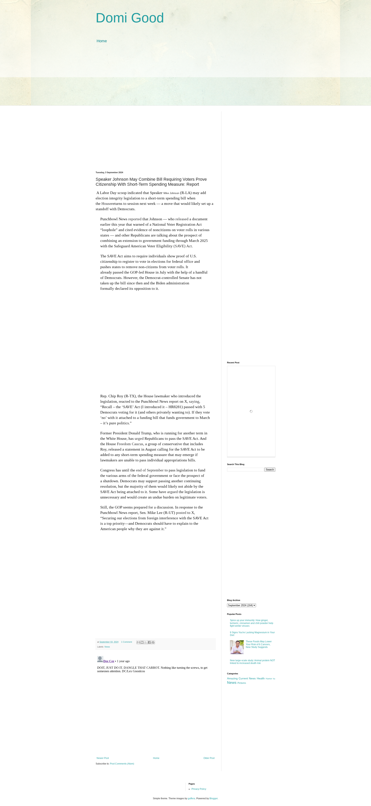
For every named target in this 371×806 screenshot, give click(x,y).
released (181, 219)
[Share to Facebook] (149, 642)
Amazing (232, 678)
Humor (269, 678)
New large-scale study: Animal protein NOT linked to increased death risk (252, 661)
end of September (150, 470)
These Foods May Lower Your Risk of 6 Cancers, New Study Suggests (259, 644)
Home (102, 41)
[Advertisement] (185, 78)
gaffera (191, 798)
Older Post (208, 758)
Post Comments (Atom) (122, 763)
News (107, 647)
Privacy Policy (198, 789)
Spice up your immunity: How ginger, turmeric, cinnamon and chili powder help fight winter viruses (251, 623)
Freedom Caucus (130, 444)
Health (261, 678)
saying (194, 401)
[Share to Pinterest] (153, 642)
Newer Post (103, 758)
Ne (274, 679)
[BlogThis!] (142, 642)
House (106, 203)
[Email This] (138, 642)
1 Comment (126, 642)
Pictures (241, 683)
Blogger (213, 798)
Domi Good (130, 17)
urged (139, 438)
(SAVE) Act (183, 246)
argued (172, 492)
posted (181, 512)
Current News (247, 678)
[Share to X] (146, 642)
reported (134, 219)
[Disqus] (155, 702)
